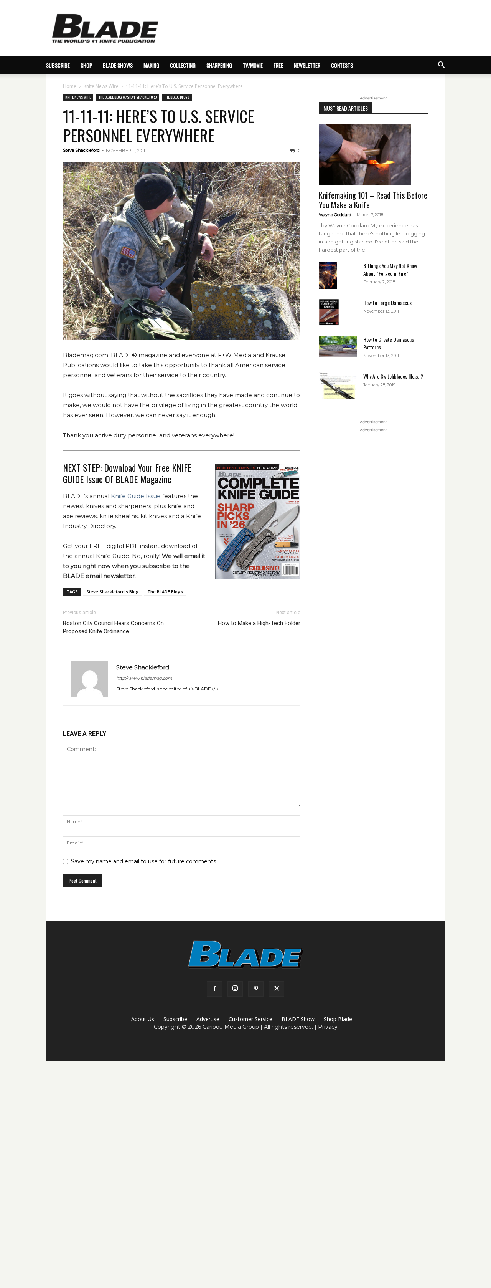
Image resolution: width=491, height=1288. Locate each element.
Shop (86, 65)
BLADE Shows (118, 65)
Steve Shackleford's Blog (112, 591)
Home (69, 86)
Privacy (328, 1026)
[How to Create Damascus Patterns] (338, 346)
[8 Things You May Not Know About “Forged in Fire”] (328, 275)
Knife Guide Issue (136, 496)
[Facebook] (214, 989)
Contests (342, 65)
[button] (441, 66)
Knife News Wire (101, 86)
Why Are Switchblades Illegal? (393, 376)
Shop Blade (338, 1019)
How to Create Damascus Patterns (388, 343)
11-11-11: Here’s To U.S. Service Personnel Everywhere (158, 125)
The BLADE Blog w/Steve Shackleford (128, 97)
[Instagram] (235, 989)
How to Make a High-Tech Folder (259, 623)
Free (278, 65)
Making (151, 65)
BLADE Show (298, 1019)
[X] (276, 989)
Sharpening (219, 65)
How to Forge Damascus (387, 302)
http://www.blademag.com (144, 678)
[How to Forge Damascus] (329, 312)
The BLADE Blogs (176, 97)
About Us (142, 1019)
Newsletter (307, 65)
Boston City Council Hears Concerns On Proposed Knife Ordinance (113, 627)
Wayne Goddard (335, 214)
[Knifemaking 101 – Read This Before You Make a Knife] (373, 154)
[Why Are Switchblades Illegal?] (338, 385)
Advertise (207, 1019)
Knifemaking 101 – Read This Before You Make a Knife (373, 199)
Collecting (183, 65)
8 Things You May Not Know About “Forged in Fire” (390, 269)
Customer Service (250, 1019)
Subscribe (175, 1019)
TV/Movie (253, 65)
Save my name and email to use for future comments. (144, 861)
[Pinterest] (256, 989)
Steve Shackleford (81, 150)
